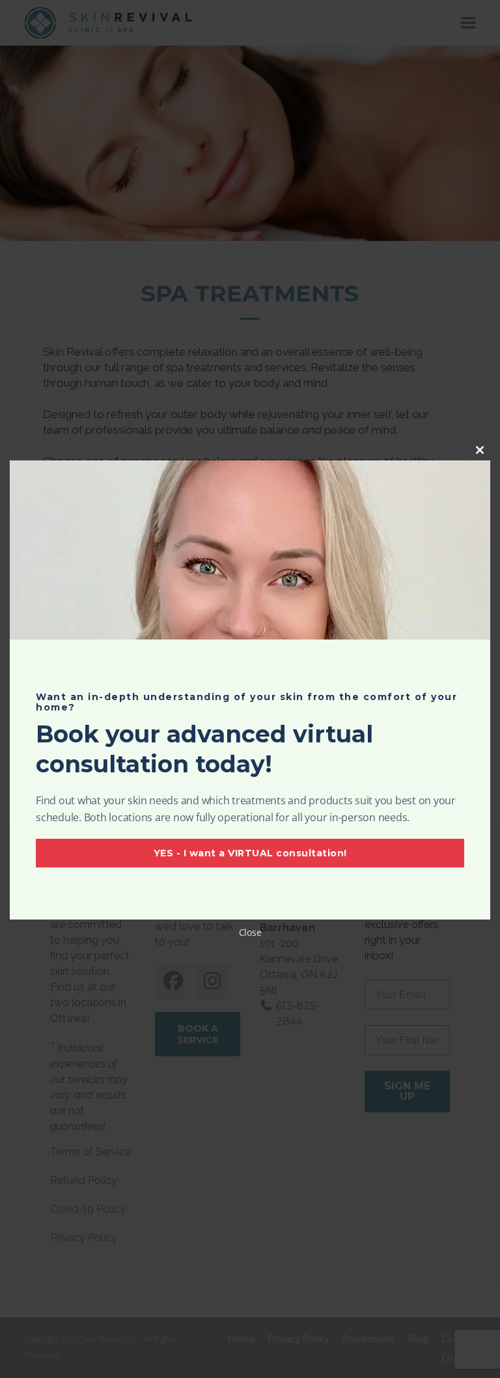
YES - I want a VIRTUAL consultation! (250, 853)
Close (250, 932)
